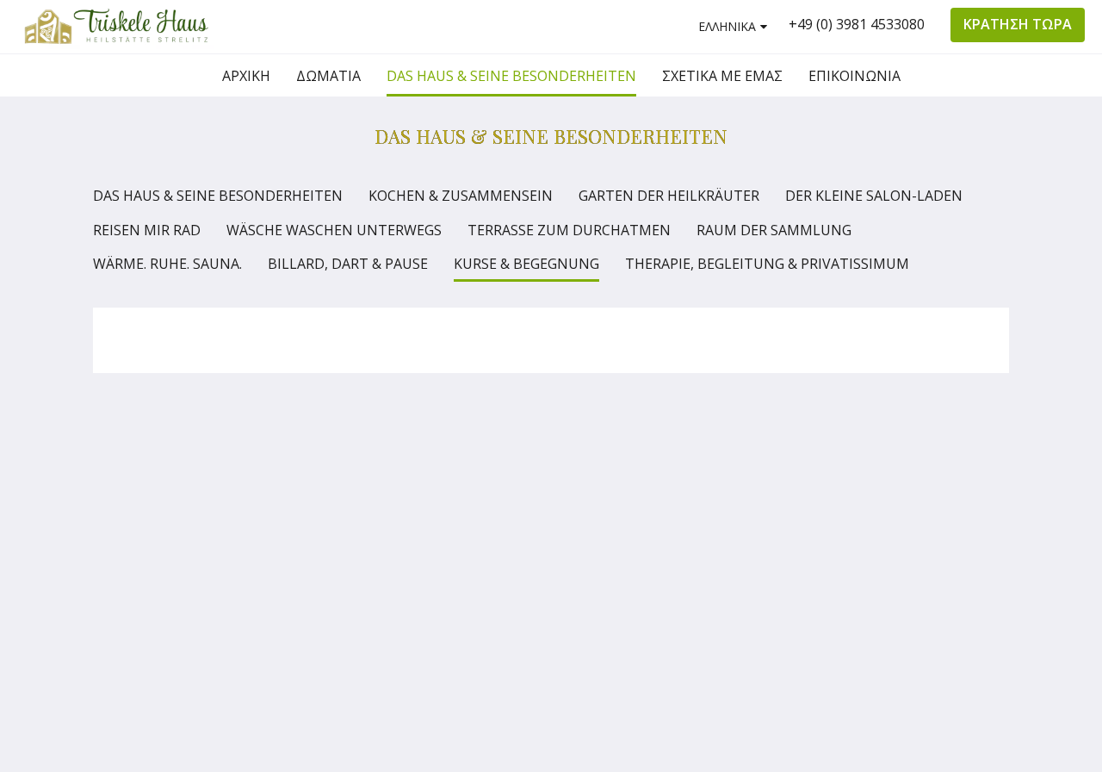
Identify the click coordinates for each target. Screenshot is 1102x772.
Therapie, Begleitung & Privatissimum (767, 263)
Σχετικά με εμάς (782, 477)
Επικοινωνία (771, 491)
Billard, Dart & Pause (348, 263)
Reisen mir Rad (147, 230)
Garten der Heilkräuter (669, 195)
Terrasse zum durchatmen (569, 230)
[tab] (775, 420)
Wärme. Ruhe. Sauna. (167, 263)
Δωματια (758, 462)
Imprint (754, 506)
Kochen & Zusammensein (460, 195)
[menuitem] (246, 75)
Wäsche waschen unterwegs (334, 230)
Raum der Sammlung (773, 230)
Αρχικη (753, 448)
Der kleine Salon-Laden (874, 195)
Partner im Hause (764, 543)
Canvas (968, 610)
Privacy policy (773, 521)
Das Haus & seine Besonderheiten (218, 195)
